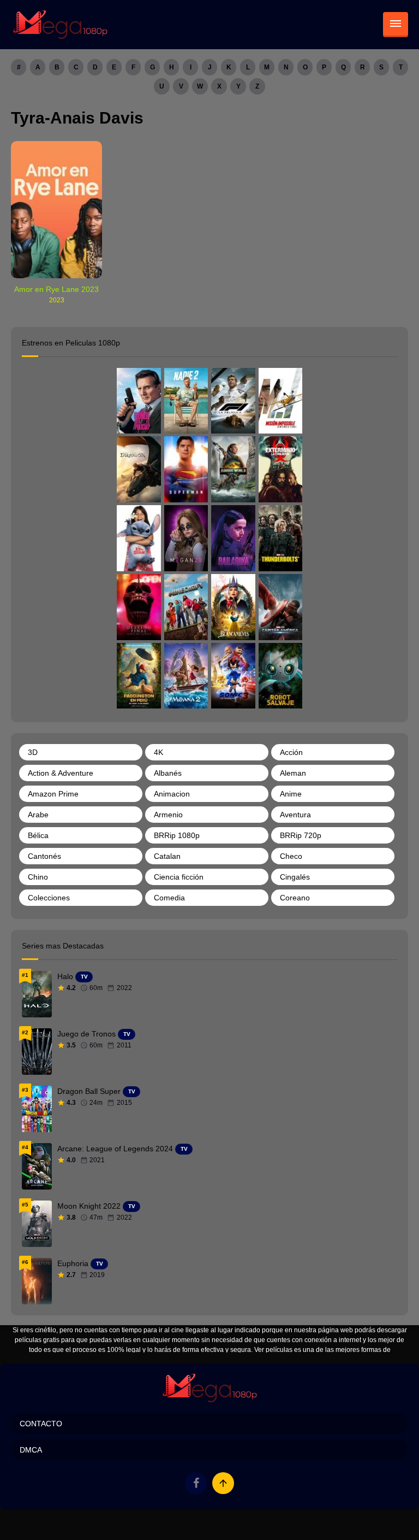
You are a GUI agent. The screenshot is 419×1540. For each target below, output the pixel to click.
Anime (291, 793)
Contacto (41, 1423)
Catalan (167, 856)
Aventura (295, 814)
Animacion (172, 793)
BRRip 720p (300, 835)
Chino (38, 877)
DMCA (31, 1449)
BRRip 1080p (177, 835)
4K (158, 752)
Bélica (38, 835)
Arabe (38, 814)
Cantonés (44, 856)
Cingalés (295, 877)
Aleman (293, 773)
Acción (291, 752)
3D (33, 752)
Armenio (168, 814)
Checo (291, 856)
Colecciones (49, 897)
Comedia (169, 897)
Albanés (168, 773)
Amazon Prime (53, 793)
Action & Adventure (60, 773)
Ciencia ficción (178, 877)
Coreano (295, 897)
